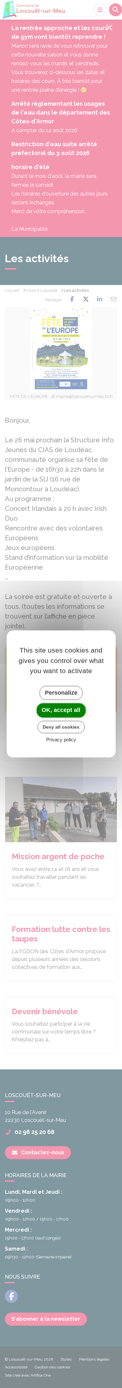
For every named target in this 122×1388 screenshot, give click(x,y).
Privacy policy (61, 740)
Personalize (61, 692)
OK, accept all (61, 710)
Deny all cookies (61, 727)
